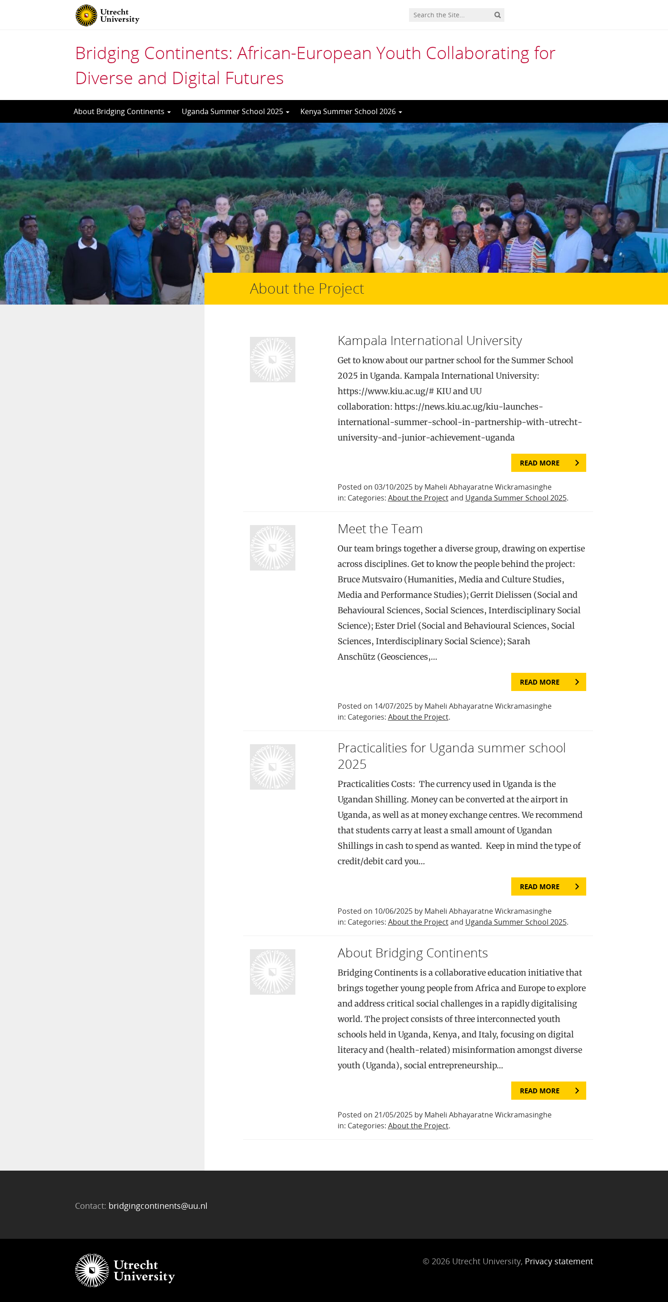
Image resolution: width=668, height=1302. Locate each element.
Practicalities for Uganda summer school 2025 (452, 755)
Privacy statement (559, 1261)
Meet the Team (380, 528)
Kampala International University (430, 340)
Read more (539, 462)
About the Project (418, 498)
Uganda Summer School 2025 (233, 111)
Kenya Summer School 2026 (349, 111)
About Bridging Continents (120, 111)
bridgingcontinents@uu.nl (158, 1205)
